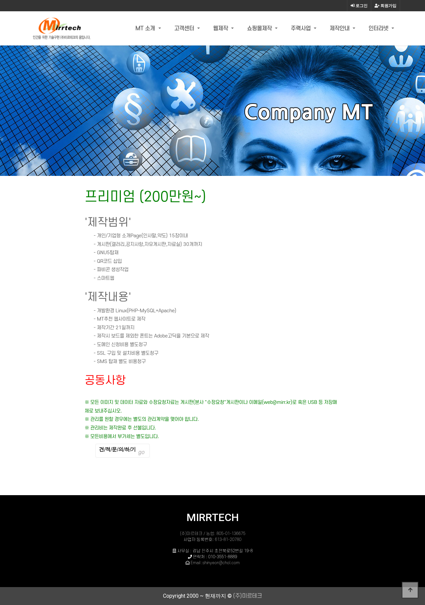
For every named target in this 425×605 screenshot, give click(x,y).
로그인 (361, 5)
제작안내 (340, 29)
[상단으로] (410, 590)
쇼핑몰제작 (260, 29)
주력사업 (301, 29)
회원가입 (388, 5)
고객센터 (185, 29)
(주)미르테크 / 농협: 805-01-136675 (212, 533)
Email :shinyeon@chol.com (215, 563)
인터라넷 (379, 29)
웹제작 (221, 29)
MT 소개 (146, 29)
